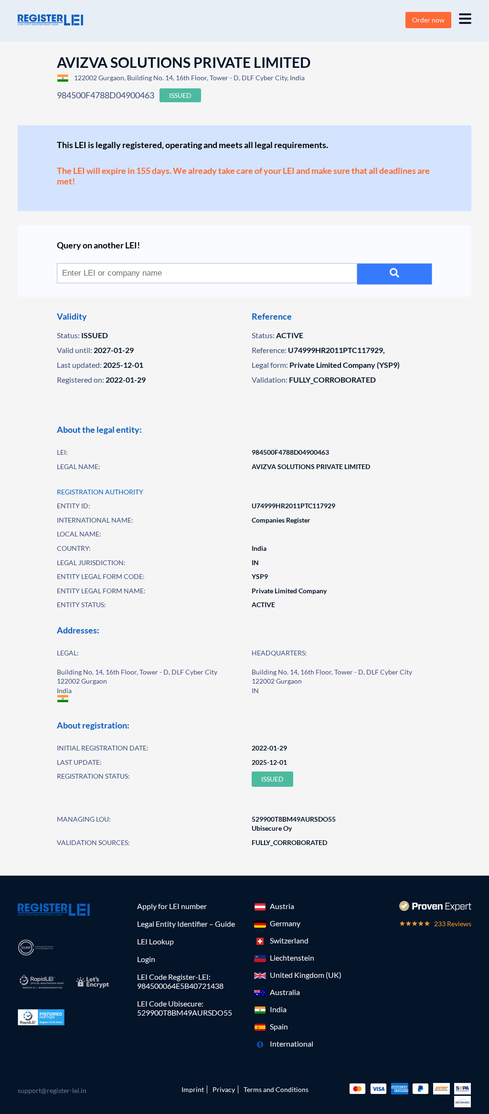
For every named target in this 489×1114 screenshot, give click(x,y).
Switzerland (289, 940)
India (278, 1009)
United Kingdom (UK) (305, 974)
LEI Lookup (155, 941)
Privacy (224, 1089)
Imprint (192, 1089)
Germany (285, 923)
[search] (394, 274)
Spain (279, 1026)
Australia (285, 991)
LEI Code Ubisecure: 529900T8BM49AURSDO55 (184, 1008)
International (291, 1043)
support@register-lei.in (52, 1090)
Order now (428, 20)
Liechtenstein (292, 957)
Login (146, 959)
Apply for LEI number (172, 905)
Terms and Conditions (276, 1089)
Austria (282, 905)
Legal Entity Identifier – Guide (186, 923)
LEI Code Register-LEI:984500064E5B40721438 (180, 981)
